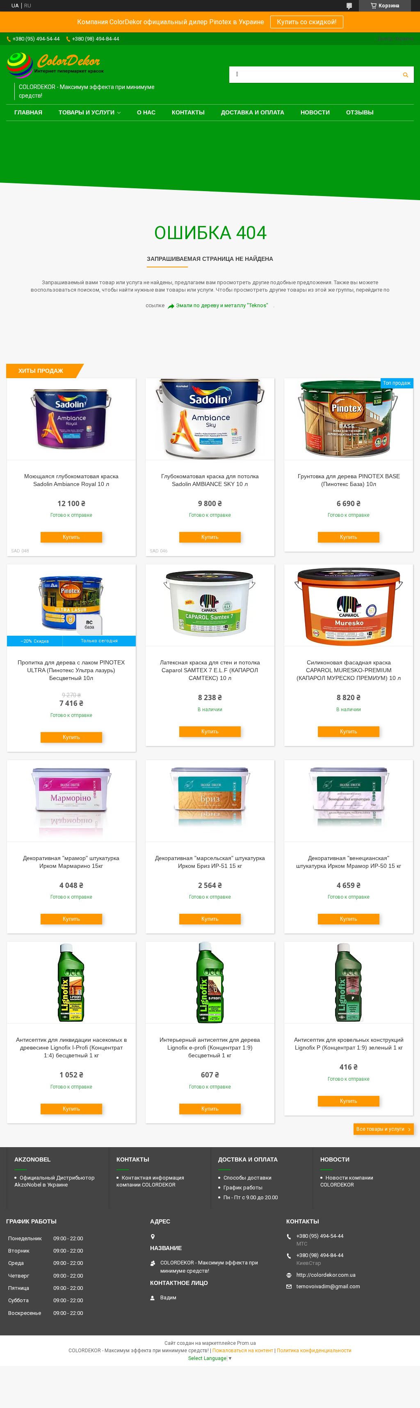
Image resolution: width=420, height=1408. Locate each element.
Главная (28, 112)
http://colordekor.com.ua (326, 1275)
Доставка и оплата (252, 112)
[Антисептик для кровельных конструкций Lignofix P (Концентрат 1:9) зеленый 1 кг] (348, 983)
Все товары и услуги (380, 1129)
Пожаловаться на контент (242, 1350)
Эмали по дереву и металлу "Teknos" (222, 305)
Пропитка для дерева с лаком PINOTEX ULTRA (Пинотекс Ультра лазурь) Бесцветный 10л (71, 670)
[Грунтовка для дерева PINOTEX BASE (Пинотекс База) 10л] (348, 419)
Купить (71, 537)
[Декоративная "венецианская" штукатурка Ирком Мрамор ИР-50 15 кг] (348, 801)
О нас (146, 112)
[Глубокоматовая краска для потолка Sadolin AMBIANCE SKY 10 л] (210, 419)
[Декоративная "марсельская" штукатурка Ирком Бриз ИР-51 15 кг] (210, 801)
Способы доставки (248, 1178)
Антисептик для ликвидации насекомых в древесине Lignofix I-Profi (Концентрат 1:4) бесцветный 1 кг (71, 1047)
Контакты (188, 112)
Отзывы (360, 112)
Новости (315, 112)
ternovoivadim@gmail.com (328, 1286)
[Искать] (405, 74)
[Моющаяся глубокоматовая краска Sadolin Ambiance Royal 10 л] (71, 419)
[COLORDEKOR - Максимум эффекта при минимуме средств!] (55, 66)
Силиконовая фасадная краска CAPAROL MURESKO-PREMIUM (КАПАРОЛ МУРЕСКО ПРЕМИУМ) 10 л (349, 670)
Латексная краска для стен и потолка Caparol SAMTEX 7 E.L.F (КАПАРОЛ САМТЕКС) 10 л (210, 670)
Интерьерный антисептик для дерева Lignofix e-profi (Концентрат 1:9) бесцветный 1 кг (210, 1047)
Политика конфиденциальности (314, 1350)
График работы (243, 1187)
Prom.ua (246, 1343)
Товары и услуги (86, 112)
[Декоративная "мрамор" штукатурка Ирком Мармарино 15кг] (71, 801)
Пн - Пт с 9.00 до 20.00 (251, 1197)
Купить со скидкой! (307, 22)
